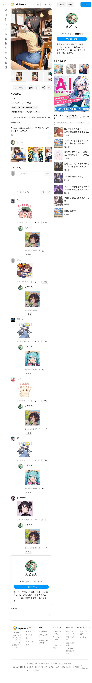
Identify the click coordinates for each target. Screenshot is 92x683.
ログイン (85, 4)
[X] (13, 666)
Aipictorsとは (83, 632)
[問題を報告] (38, 222)
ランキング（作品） (57, 632)
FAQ (57, 667)
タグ (27, 645)
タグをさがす (43, 635)
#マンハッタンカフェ (19, 117)
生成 (62, 4)
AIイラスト (30, 631)
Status (29, 670)
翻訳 (12, 135)
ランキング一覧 (57, 646)
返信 (45, 222)
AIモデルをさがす (43, 641)
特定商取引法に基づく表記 (61, 663)
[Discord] (17, 666)
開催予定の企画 (70, 644)
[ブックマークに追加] (37, 87)
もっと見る (83, 117)
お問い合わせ (66, 667)
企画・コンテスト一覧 (70, 632)
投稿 (70, 4)
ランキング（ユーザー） (57, 639)
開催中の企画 (70, 638)
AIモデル (29, 641)
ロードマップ (84, 638)
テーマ (28, 638)
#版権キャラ (15, 122)
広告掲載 (76, 667)
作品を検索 (43, 631)
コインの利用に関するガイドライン (40, 667)
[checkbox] (18, 192)
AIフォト (29, 634)
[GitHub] (25, 666)
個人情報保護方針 (42, 663)
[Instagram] (21, 666)
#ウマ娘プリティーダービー (39, 117)
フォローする (31, 586)
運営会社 (36, 670)
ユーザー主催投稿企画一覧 (70, 650)
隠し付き (23, 192)
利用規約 (30, 663)
